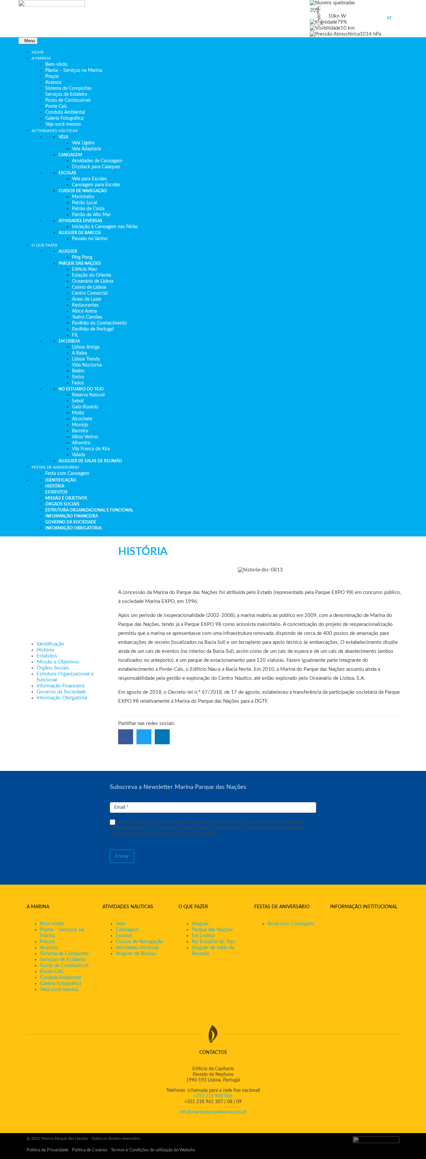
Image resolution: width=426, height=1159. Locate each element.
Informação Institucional (363, 907)
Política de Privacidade (48, 1150)
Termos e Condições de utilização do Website (153, 1150)
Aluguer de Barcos (136, 953)
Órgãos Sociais (53, 667)
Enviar (122, 856)
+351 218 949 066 (213, 1096)
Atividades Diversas (137, 947)
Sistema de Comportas (64, 953)
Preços (47, 941)
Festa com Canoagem (291, 923)
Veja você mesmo (59, 989)
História (45, 650)
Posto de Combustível (64, 965)
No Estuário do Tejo (213, 941)
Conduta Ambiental (60, 977)
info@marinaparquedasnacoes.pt (213, 1112)
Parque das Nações (212, 929)
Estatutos (47, 655)
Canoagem (127, 929)
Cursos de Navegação (139, 941)
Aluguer (200, 923)
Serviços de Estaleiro (63, 959)
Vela (120, 923)
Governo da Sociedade (61, 691)
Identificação (50, 644)
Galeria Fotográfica (60, 983)
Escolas (124, 935)
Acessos (49, 947)
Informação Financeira (60, 685)
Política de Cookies (89, 1150)
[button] (125, 736)
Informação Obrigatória (62, 697)
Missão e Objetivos (58, 661)
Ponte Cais (52, 971)
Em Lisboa (203, 935)
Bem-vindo (52, 923)
